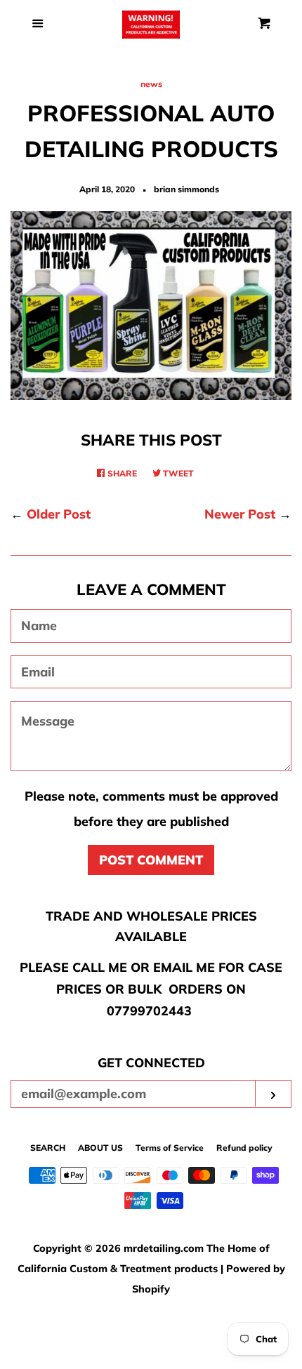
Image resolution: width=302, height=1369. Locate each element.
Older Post (59, 514)
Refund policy (244, 1147)
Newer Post (239, 514)
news (151, 84)
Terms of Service (170, 1147)
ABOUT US (100, 1147)
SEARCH (47, 1147)
